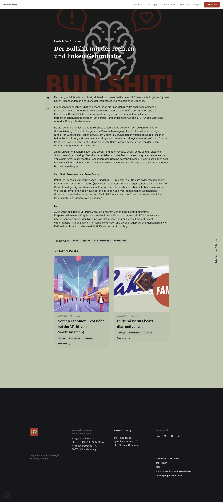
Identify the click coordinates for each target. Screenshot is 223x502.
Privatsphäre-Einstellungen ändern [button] (173, 471)
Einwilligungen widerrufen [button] (169, 475)
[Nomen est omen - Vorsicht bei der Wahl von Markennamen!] (81, 284)
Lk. (216, 249)
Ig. (216, 240)
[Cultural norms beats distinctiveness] (141, 284)
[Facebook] (48, 103)
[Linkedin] (48, 98)
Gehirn (75, 241)
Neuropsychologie (102, 241)
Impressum (161, 462)
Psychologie (61, 41)
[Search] (7, 495)
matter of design (123, 430)
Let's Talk (211, 4)
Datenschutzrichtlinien (167, 458)
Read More (62, 344)
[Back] (7, 16)
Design (62, 338)
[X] (48, 107)
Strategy (88, 338)
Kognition (86, 241)
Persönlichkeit (120, 241)
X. (216, 245)
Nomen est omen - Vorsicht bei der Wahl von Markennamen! (81, 326)
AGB (158, 467)
